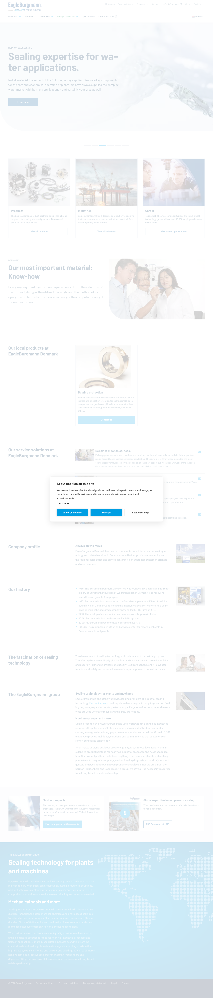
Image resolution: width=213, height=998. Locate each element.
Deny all (106, 512)
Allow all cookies (72, 512)
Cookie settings (140, 512)
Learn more (63, 503)
